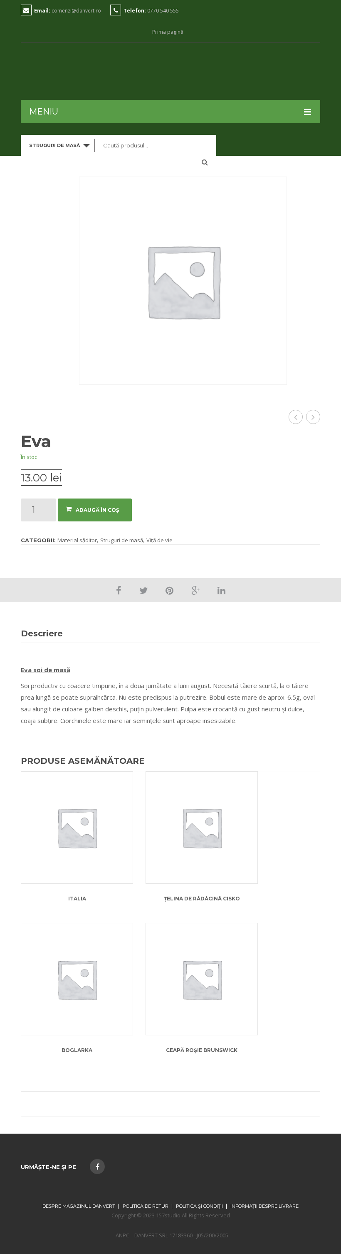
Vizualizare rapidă (77, 803)
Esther (296, 417)
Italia (313, 417)
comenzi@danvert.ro (76, 10)
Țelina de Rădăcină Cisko (202, 898)
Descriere (42, 633)
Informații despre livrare (264, 1206)
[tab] (46, 633)
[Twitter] (143, 590)
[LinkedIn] (221, 590)
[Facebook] (118, 590)
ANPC (122, 1235)
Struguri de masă (121, 540)
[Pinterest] (169, 590)
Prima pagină (167, 32)
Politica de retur (145, 1206)
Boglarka (77, 1050)
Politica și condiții (199, 1206)
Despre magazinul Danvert (78, 1206)
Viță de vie (159, 540)
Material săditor (77, 540)
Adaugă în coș (97, 510)
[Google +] (195, 590)
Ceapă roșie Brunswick (201, 1050)
